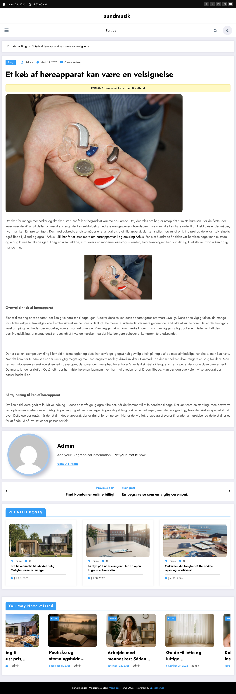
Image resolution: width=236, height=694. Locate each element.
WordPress (114, 688)
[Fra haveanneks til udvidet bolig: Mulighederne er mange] (40, 540)
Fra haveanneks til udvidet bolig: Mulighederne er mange (33, 568)
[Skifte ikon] (6, 31)
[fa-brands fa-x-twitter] (212, 4)
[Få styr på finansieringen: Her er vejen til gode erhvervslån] (118, 540)
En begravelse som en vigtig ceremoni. (155, 494)
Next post (128, 487)
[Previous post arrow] (7, 491)
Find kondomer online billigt (90, 494)
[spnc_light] (227, 30)
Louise (18, 561)
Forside (111, 30)
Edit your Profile (125, 455)
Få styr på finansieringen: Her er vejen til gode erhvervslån (114, 568)
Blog (10, 62)
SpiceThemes (157, 688)
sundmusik (117, 16)
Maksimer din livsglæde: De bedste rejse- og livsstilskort (189, 568)
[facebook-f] (206, 4)
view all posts (67, 464)
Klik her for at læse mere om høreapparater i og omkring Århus (100, 236)
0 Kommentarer (73, 62)
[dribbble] (218, 4)
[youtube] (230, 4)
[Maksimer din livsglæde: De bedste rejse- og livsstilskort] (195, 540)
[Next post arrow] (229, 491)
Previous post (105, 487)
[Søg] (215, 31)
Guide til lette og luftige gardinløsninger (87, 655)
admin (29, 62)
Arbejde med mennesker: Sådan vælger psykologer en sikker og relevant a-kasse (34, 655)
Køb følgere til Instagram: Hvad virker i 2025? (146, 655)
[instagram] (224, 4)
